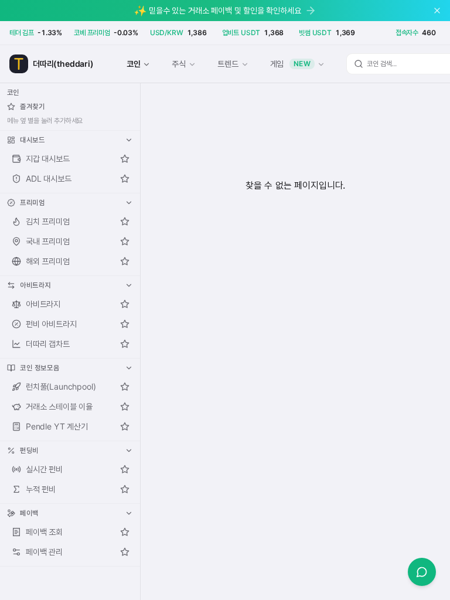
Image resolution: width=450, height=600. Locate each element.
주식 (179, 64)
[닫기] (437, 10)
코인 (134, 64)
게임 (290, 64)
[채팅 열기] (422, 572)
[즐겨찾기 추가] (125, 159)
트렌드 (227, 64)
